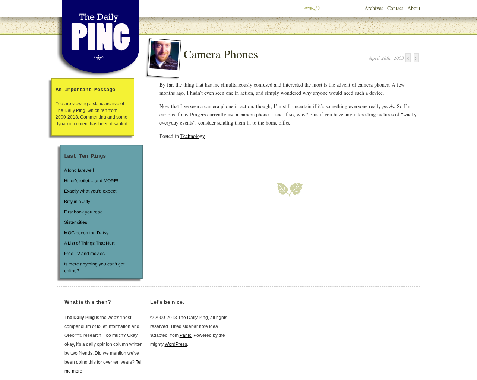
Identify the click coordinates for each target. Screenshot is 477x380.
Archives (373, 8)
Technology (192, 135)
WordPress (176, 344)
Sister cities (75, 222)
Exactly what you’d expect (90, 191)
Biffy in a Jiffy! (77, 201)
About (413, 8)
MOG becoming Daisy (86, 232)
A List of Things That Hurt (89, 243)
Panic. (186, 335)
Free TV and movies (84, 253)
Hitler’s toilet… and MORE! (91, 180)
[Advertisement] (246, 156)
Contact (395, 8)
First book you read (83, 212)
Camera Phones (221, 54)
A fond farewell (79, 170)
